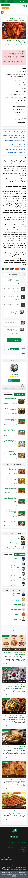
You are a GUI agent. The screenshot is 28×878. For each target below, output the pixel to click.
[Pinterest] (8, 269)
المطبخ (19, 18)
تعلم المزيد (4, 874)
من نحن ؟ (24, 844)
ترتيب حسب (14, 274)
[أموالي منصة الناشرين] (24, 6)
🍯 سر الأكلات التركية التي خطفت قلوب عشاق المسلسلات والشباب (15, 131)
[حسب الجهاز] (6, 1)
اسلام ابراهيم (9, 533)
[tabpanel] (14, 571)
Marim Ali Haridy (6, 649)
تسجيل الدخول (14, 349)
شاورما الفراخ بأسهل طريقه (10, 488)
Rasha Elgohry (6, 525)
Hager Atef (5, 435)
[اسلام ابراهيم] (22, 311)
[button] (3, 269)
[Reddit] (18, 269)
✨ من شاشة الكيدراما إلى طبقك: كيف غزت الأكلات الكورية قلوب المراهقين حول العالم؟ (14, 136)
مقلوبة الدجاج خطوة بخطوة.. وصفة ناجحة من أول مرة (10, 469)
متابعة (16, 380)
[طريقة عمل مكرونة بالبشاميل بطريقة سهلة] (14, 769)
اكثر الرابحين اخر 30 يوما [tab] (20, 554)
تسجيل (5, 349)
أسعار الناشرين (22, 847)
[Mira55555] (23, 322)
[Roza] (23, 289)
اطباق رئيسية (13, 18)
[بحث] (2, 12)
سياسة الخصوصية (22, 842)
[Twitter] (21, 269)
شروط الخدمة (10, 842)
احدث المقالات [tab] (20, 394)
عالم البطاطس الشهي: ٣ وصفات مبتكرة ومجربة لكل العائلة (11, 511)
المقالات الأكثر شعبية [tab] (8, 394)
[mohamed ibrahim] (22, 279)
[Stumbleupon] (16, 269)
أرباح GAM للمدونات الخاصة (21, 850)
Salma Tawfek (6, 473)
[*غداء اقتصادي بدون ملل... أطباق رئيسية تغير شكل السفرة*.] (14, 800)
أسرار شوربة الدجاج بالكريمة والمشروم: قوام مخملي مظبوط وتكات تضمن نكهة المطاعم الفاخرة (10, 499)
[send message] (10, 380)
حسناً (14, 876)
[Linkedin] (11, 269)
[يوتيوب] (21, 1)
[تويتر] (23, 1)
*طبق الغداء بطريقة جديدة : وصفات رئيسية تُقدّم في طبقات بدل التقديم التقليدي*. (14, 141)
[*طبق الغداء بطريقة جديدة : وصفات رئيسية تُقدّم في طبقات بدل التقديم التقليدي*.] (14, 706)
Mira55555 (17, 322)
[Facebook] (23, 269)
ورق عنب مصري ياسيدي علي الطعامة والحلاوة (10, 409)
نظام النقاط (10, 847)
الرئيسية (24, 18)
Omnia (4, 743)
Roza (18, 288)
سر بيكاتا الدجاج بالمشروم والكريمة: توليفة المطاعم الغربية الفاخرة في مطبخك (10, 453)
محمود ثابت (6, 424)
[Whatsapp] (6, 269)
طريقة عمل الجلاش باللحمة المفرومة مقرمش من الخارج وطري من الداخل (14, 145)
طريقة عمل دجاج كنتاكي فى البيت (10, 521)
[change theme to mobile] (2, 1)
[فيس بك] (26, 1)
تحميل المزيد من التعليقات (14, 340)
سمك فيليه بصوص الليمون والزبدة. (11, 478)
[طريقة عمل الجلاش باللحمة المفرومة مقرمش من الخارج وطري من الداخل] (14, 737)
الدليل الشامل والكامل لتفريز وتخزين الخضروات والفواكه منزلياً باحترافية (10, 442)
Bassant (5, 776)
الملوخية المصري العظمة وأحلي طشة (10, 399)
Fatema (17, 304)
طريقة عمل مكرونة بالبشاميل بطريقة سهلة (15, 149)
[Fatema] (23, 305)
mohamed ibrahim (17, 279)
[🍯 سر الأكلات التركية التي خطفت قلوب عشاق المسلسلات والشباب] (14, 642)
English (10, 1)
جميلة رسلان (6, 403)
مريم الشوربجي (6, 712)
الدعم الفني (10, 844)
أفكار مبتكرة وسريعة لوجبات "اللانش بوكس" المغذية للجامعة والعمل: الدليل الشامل (10, 431)
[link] (14, 376)
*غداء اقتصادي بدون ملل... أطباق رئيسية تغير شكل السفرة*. (14, 153)
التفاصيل (6, 663)
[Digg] (13, 269)
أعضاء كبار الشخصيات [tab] (8, 554)
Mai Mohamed (6, 457)
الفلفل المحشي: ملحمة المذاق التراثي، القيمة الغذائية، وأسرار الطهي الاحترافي (10, 419)
